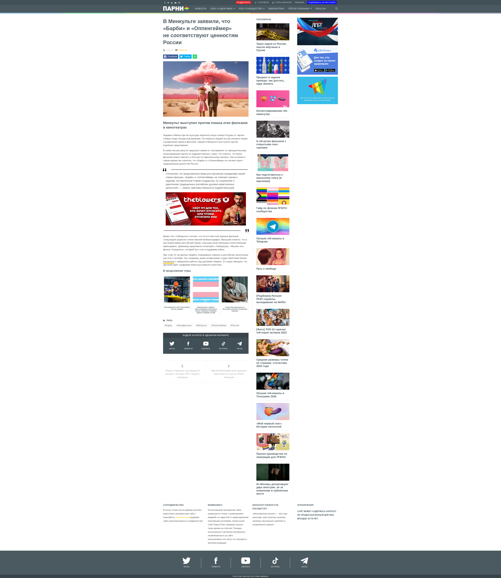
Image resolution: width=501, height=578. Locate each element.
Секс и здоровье (221, 8)
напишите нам (183, 517)
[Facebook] (165, 2)
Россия (235, 325)
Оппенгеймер (219, 325)
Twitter (187, 56)
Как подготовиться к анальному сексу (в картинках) (269, 177)
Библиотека (276, 8)
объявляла (168, 261)
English (320, 8)
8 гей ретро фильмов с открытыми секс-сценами (271, 144)
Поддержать (243, 2)
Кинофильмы (185, 325)
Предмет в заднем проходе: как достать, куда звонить (270, 80)
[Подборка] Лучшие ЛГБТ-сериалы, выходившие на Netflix (271, 299)
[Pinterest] (179, 2)
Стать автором (283, 2)
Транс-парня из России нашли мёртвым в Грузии (271, 47)
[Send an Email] (176, 2)
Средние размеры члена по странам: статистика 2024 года (272, 362)
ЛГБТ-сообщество (250, 8)
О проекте (263, 2)
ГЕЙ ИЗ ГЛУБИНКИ (298, 8)
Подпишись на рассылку (322, 2)
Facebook (172, 56)
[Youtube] (172, 2)
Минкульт (202, 325)
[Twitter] (168, 2)
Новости (200, 8)
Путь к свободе (266, 268)
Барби (169, 325)
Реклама (299, 2)
